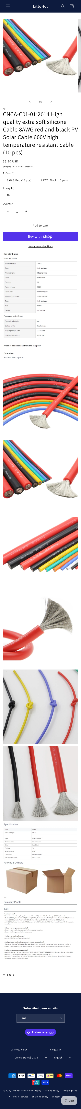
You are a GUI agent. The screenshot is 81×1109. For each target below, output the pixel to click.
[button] (8, 6)
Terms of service (20, 1096)
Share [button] (10, 974)
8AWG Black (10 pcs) (54, 180)
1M (8, 195)
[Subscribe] (60, 1018)
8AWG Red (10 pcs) (19, 180)
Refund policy (52, 1090)
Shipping (7, 166)
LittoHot (16, 1090)
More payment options (41, 246)
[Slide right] (51, 101)
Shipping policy (40, 1096)
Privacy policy (70, 1090)
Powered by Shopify (31, 1090)
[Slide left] (30, 101)
